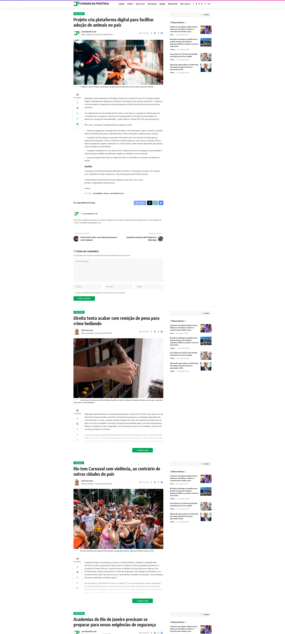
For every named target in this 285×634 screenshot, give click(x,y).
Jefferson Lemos (87, 330)
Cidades (172, 49)
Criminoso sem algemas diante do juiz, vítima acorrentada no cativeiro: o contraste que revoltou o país (183, 29)
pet (122, 193)
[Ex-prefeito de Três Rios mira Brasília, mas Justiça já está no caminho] (206, 57)
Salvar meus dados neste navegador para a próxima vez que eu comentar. (100, 293)
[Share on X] (154, 33)
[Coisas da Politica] (91, 4)
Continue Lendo (142, 450)
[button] (158, 33)
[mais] (193, 4)
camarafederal (115, 193)
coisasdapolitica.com (88, 31)
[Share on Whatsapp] (77, 113)
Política (79, 14)
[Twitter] (199, 3)
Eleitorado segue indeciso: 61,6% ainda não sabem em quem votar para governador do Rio (184, 67)
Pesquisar (206, 14)
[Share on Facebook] (151, 33)
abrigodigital (98, 193)
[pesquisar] (205, 4)
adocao (106, 193)
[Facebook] (196, 3)
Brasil (172, 35)
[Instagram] (202, 3)
